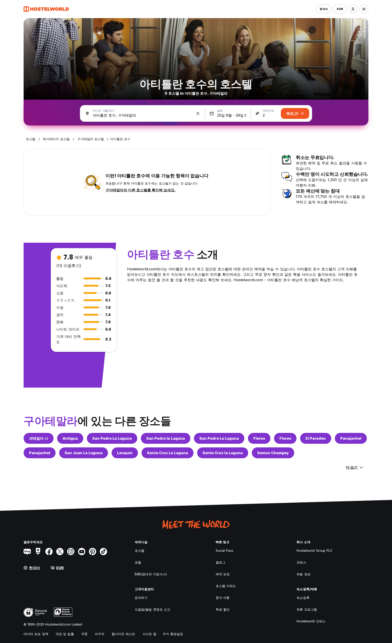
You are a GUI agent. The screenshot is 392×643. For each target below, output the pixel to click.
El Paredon (316, 438)
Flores (259, 438)
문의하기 (141, 598)
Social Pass (224, 550)
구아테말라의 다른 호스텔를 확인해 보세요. (140, 190)
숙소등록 (302, 598)
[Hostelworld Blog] (27, 551)
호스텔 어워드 (226, 586)
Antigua (70, 438)
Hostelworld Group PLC (314, 550)
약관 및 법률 (65, 634)
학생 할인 (223, 609)
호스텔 (139, 550)
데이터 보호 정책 (36, 634)
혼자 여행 (223, 598)
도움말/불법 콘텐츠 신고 (152, 609)
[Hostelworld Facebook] (49, 551)
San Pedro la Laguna (165, 438)
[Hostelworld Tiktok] (103, 551)
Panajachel (350, 438)
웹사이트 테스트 (123, 634)
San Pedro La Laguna (112, 438)
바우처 (99, 634)
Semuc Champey (273, 453)
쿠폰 (84, 634)
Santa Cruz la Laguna (223, 453)
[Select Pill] (353, 9)
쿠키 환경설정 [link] (173, 634)
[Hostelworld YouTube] (81, 551)
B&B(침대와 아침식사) (151, 574)
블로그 (220, 562)
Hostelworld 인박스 (311, 621)
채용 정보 (303, 574)
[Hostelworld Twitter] (60, 551)
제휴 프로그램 (306, 609)
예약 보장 (223, 574)
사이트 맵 (149, 634)
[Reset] (197, 113)
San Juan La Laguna (84, 453)
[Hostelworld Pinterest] (92, 551)
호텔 (138, 562)
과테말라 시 (38, 438)
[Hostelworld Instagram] (70, 551)
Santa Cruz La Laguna (167, 453)
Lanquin (124, 453)
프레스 (301, 562)
